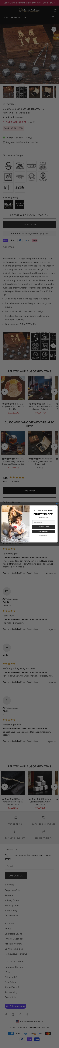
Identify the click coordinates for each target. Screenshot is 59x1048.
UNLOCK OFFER (43, 527)
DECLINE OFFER (43, 531)
